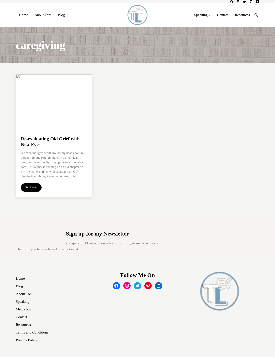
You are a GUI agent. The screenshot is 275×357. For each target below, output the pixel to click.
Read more (33, 188)
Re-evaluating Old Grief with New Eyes (50, 141)
